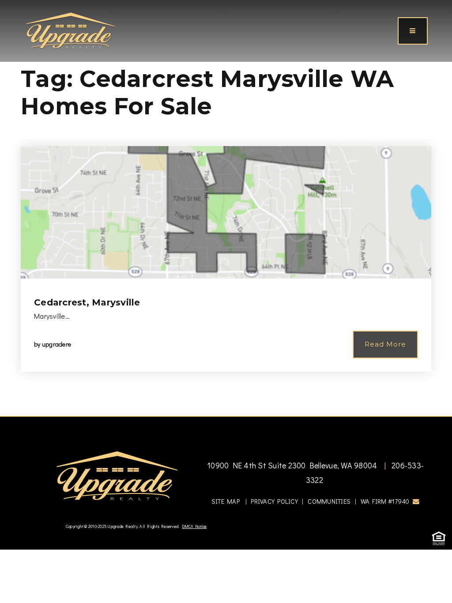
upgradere (56, 344)
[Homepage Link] (70, 29)
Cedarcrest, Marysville (87, 302)
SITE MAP (225, 501)
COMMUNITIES (329, 501)
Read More (385, 344)
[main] (226, 208)
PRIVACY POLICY (274, 501)
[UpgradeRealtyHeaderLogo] (117, 475)
